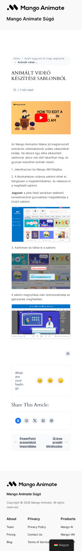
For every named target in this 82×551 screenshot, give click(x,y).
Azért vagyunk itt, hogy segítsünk (44, 58)
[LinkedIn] (43, 421)
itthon (16, 58)
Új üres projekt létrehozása (54, 442)
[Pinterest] (52, 421)
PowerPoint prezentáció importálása (28, 442)
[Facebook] (26, 421)
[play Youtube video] (41, 118)
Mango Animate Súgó (30, 19)
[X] (35, 421)
